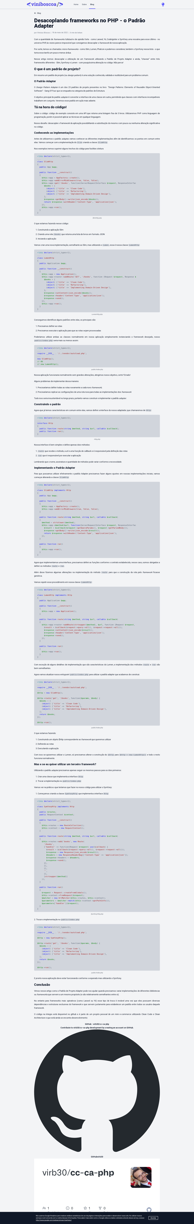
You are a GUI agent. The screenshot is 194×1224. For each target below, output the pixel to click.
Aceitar (153, 1218)
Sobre (84, 4)
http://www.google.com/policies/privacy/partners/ (54, 1220)
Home (76, 4)
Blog (92, 4)
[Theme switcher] (163, 4)
